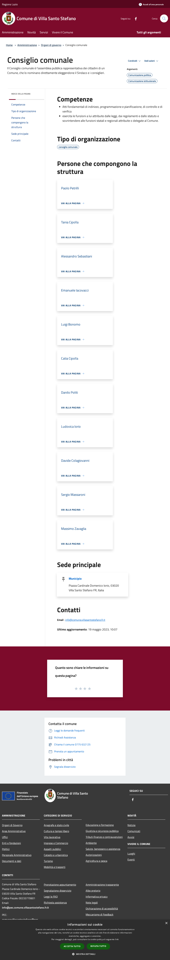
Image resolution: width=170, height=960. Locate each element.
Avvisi (131, 837)
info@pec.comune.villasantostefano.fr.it (25, 908)
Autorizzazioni (94, 855)
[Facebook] (134, 18)
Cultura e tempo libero (56, 831)
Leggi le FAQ (51, 897)
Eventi (131, 860)
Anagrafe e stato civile (56, 825)
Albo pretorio (93, 891)
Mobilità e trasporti (54, 867)
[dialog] (85, 940)
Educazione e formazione (100, 825)
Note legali (92, 903)
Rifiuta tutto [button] (98, 946)
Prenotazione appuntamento (60, 885)
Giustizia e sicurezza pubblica (102, 831)
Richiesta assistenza (55, 903)
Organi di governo (51, 45)
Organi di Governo (12, 825)
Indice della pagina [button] (20, 93)
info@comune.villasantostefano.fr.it (85, 620)
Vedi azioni (149, 61)
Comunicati (134, 831)
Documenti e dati (11, 861)
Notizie (131, 825)
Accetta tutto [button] (72, 946)
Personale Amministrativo (16, 855)
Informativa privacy (97, 897)
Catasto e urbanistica (56, 855)
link (117, 939)
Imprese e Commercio (56, 843)
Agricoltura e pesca (96, 861)
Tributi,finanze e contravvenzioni (104, 837)
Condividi (133, 61)
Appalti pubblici (52, 849)
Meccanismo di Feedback (99, 914)
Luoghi (131, 854)
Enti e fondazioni (11, 843)
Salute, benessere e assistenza (103, 849)
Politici (6, 849)
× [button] (166, 923)
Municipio (75, 578)
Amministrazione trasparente (102, 885)
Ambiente (91, 843)
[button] (85, 954)
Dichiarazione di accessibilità (102, 909)
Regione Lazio (10, 4)
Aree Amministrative (14, 831)
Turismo (48, 861)
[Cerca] (164, 18)
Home (9, 45)
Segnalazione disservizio (57, 891)
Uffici (5, 837)
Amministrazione (27, 45)
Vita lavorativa (52, 837)
